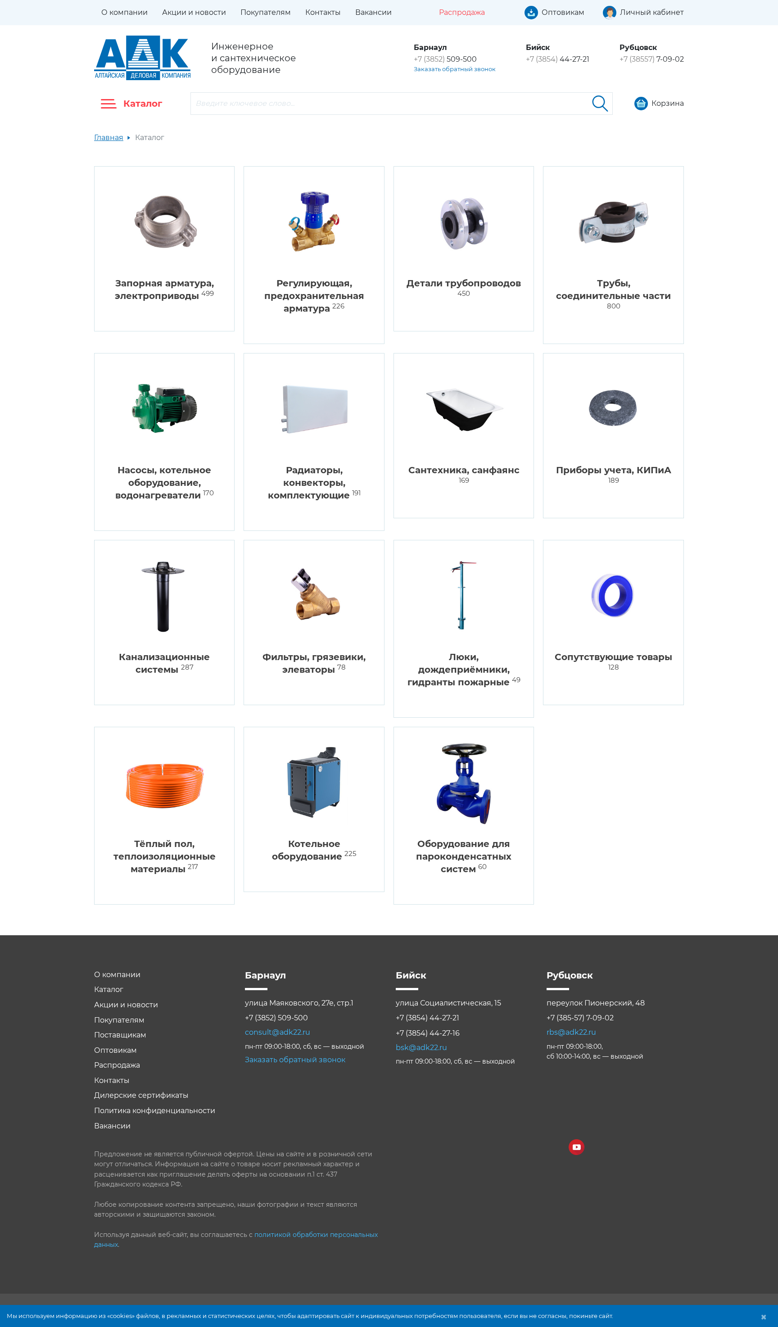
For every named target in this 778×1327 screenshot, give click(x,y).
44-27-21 (557, 59)
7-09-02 (652, 59)
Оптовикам (115, 1050)
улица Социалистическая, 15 (448, 1003)
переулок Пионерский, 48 (596, 1003)
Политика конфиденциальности (154, 1110)
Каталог (108, 989)
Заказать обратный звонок (455, 68)
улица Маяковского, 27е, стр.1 (299, 1003)
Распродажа (117, 1065)
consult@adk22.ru (277, 1032)
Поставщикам (120, 1035)
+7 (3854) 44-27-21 (427, 1018)
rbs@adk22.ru (571, 1032)
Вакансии (373, 12)
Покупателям (265, 12)
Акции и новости (194, 12)
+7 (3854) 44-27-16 (428, 1033)
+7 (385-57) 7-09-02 (580, 1018)
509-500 (445, 59)
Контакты (323, 12)
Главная (108, 137)
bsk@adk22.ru (421, 1047)
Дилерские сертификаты (141, 1095)
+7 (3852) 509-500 (276, 1018)
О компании (124, 12)
